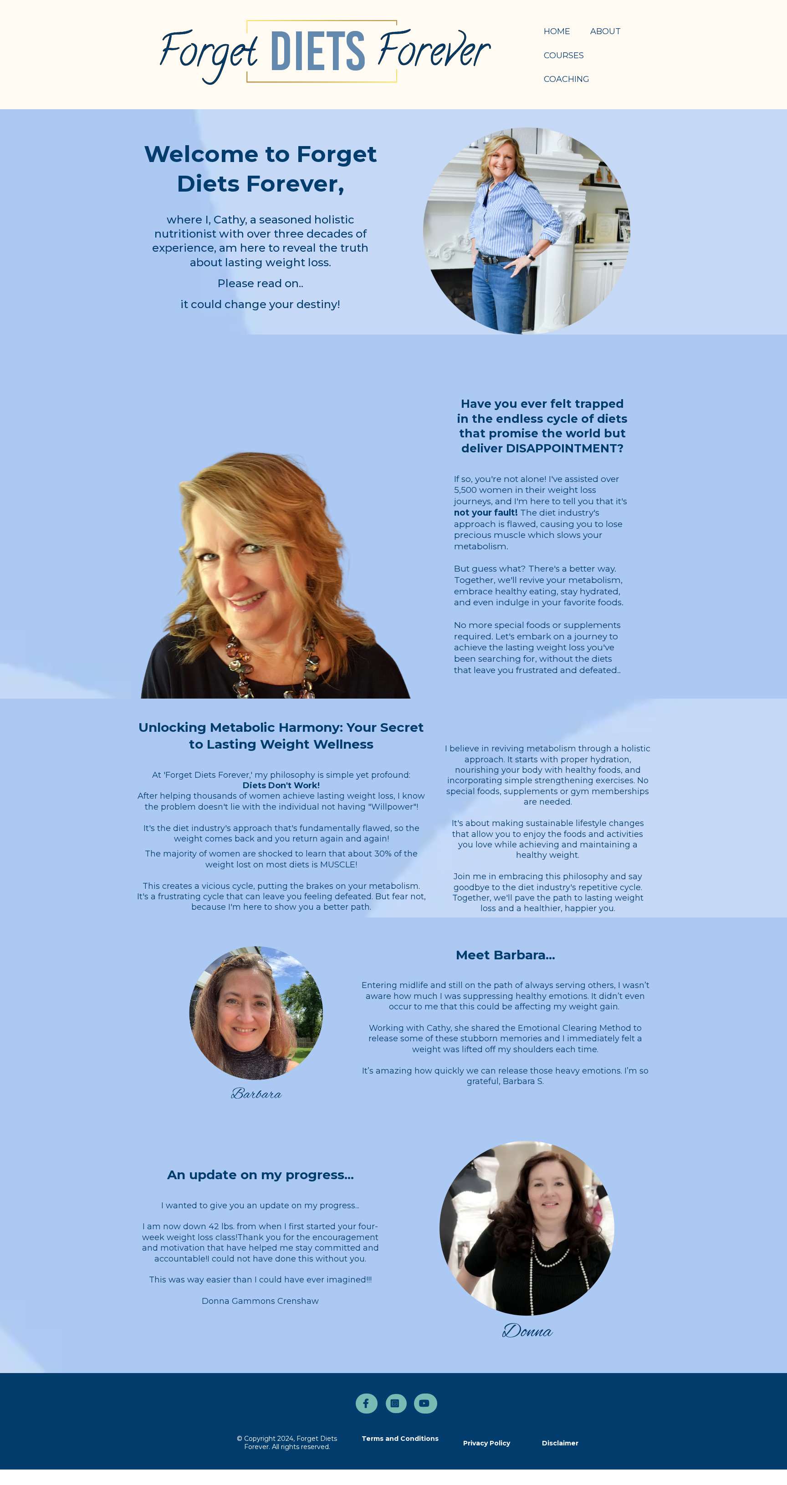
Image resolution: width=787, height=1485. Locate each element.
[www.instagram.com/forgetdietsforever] (396, 1403)
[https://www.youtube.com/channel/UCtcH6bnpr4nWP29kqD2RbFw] (425, 1404)
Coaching (566, 79)
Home (557, 31)
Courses (564, 56)
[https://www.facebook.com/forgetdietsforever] (367, 1404)
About (605, 31)
